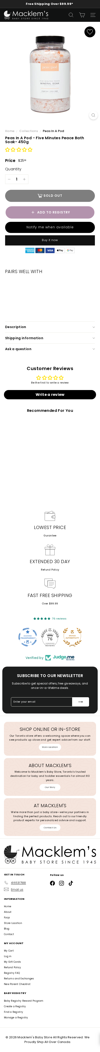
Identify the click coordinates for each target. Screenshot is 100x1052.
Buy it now (50, 240)
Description (15, 327)
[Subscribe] (80, 702)
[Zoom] (93, 115)
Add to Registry (53, 212)
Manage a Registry (16, 1017)
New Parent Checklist (17, 984)
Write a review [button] (50, 394)
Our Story (50, 787)
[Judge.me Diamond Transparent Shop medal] (27, 637)
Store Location (50, 747)
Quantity (13, 169)
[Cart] (82, 15)
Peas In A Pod (53, 131)
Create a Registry (15, 1006)
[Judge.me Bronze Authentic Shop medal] (72, 637)
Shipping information (24, 338)
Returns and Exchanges (19, 978)
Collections (29, 131)
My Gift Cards (12, 962)
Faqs (7, 917)
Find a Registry (13, 1012)
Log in (8, 956)
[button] (18, 150)
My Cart (9, 950)
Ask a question (18, 349)
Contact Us (50, 827)
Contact (9, 934)
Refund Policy (50, 569)
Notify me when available (50, 227)
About (7, 912)
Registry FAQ (12, 973)
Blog (6, 928)
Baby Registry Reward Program (23, 1001)
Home (10, 131)
